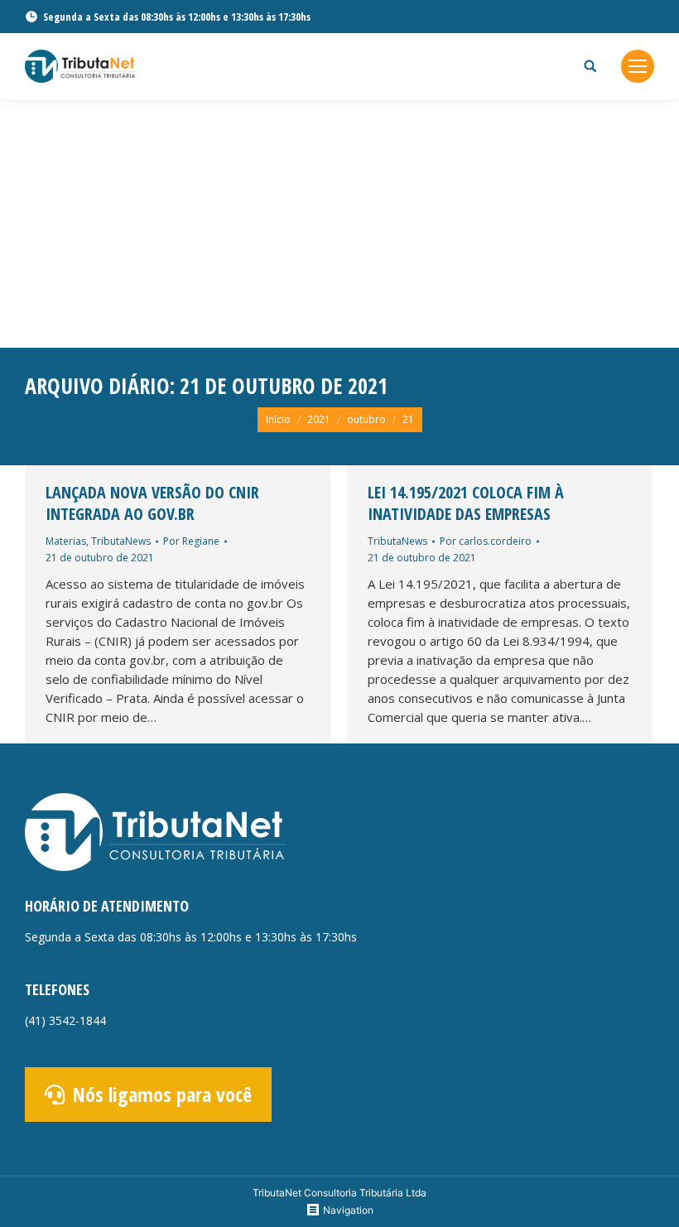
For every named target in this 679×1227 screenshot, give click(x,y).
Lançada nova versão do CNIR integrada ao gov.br (152, 503)
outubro (366, 419)
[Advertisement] (339, 223)
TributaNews (121, 541)
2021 (318, 419)
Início (278, 419)
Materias (66, 541)
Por (191, 541)
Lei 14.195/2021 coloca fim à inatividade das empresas (466, 503)
